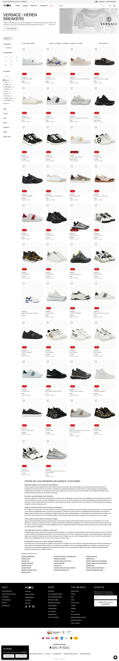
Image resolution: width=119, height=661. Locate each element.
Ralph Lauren (75, 623)
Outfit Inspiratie (53, 617)
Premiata (7, 96)
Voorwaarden (57, 654)
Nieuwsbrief (6, 605)
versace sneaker (59, 563)
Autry (6, 91)
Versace (6, 38)
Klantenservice (111, 1)
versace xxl (57, 565)
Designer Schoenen (54, 603)
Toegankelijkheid (85, 654)
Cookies (47, 654)
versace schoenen (60, 558)
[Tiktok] (26, 606)
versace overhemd (27, 563)
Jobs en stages (29, 594)
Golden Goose (8, 98)
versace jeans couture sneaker (96, 561)
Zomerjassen (52, 608)
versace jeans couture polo (95, 568)
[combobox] (79, 6)
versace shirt (25, 558)
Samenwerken (29, 597)
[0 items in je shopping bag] (114, 5)
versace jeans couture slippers (96, 563)
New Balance (8, 87)
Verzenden (5, 597)
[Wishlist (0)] (110, 5)
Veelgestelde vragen (9, 594)
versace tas (25, 561)
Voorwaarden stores (70, 654)
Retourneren (6, 600)
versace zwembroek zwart (94, 570)
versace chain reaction (61, 570)
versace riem (90, 565)
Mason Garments (76, 620)
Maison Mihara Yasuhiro (78, 617)
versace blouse (26, 565)
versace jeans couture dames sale (65, 556)
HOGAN (7, 89)
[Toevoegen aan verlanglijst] (23, 49)
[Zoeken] (103, 5)
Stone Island (75, 603)
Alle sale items (28, 43)
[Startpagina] (7, 6)
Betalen (4, 603)
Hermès (73, 608)
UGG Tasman (52, 611)
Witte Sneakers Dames (55, 597)
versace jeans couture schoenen (64, 568)
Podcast (27, 603)
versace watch (26, 572)
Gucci (73, 611)
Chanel (73, 605)
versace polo (90, 558)
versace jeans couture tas (62, 561)
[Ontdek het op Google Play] (64, 647)
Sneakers (66, 43)
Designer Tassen (53, 600)
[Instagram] (33, 606)
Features (28, 600)
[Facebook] (29, 606)
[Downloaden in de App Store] (54, 647)
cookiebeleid (23, 652)
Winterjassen (52, 605)
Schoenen (58, 43)
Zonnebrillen (52, 614)
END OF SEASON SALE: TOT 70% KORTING (14, 1)
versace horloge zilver (29, 570)
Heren (51, 43)
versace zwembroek (27, 556)
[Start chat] (115, 657)
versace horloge (91, 556)
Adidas (6, 84)
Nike (6, 82)
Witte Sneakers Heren (55, 594)
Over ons (28, 591)
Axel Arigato (8, 100)
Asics (6, 93)
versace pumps (26, 568)
